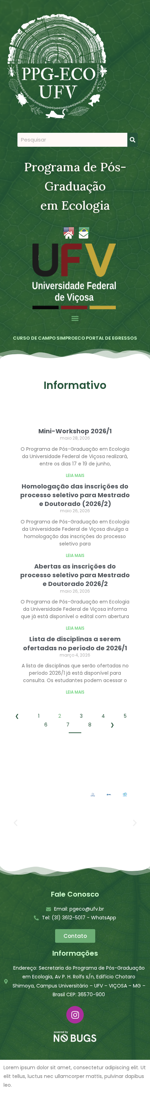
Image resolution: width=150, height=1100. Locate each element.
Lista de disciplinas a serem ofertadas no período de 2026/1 (75, 643)
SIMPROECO (71, 338)
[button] (75, 318)
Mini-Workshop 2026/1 (75, 431)
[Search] (132, 140)
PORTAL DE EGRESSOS (111, 338)
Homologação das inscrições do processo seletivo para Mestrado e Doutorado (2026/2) (75, 495)
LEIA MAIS (75, 475)
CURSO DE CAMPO (34, 338)
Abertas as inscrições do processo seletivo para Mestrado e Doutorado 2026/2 (75, 575)
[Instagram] (75, 1014)
